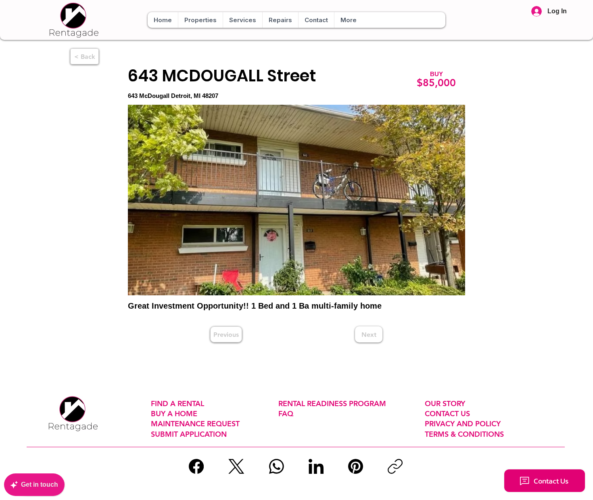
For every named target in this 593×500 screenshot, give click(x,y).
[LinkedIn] (316, 466)
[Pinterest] (355, 466)
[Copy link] (395, 466)
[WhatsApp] (276, 466)
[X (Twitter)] (236, 466)
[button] (200, 20)
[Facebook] (196, 466)
